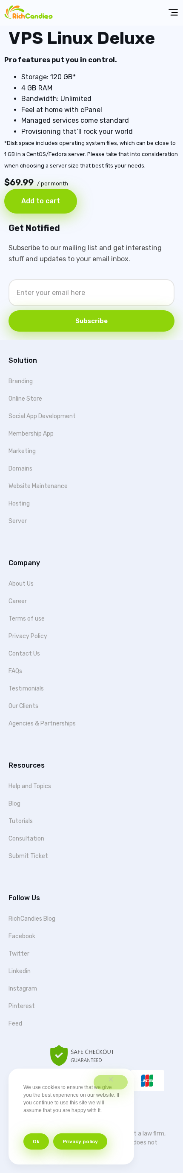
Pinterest (22, 1006)
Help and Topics (30, 786)
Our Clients (23, 706)
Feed (15, 1023)
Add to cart (40, 201)
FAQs (15, 671)
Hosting (19, 503)
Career (18, 601)
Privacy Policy (28, 636)
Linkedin (20, 971)
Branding (21, 381)
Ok (36, 1141)
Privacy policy (80, 1141)
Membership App (31, 433)
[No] (111, 1082)
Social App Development (42, 416)
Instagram (23, 988)
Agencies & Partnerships (42, 723)
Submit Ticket (28, 856)
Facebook (22, 936)
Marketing (22, 451)
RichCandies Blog (32, 918)
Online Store (25, 398)
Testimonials (26, 688)
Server (18, 521)
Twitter (19, 953)
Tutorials (21, 821)
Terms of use (27, 618)
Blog (14, 803)
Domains (20, 468)
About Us (21, 583)
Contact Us (24, 653)
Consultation (26, 838)
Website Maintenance (38, 486)
